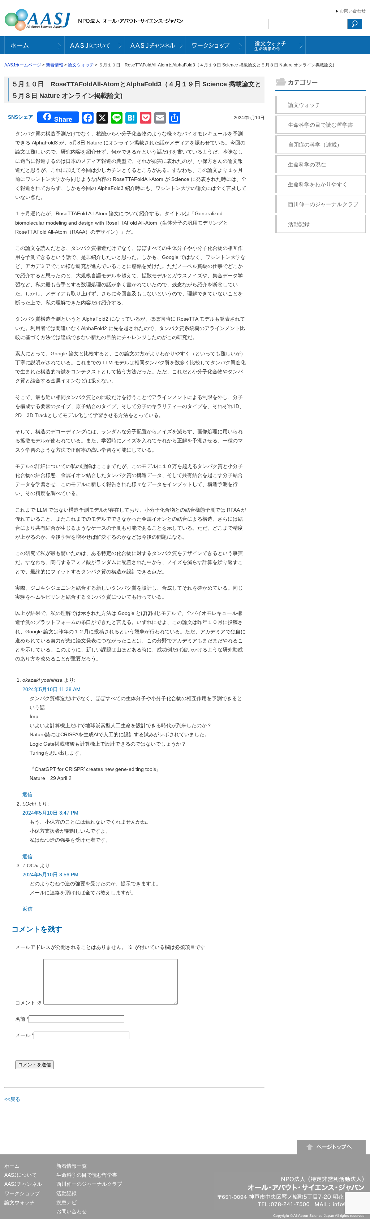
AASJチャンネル (23, 1184)
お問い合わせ (353, 10)
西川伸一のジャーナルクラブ (323, 204)
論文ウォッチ (81, 65)
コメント (28, 1003)
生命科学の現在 (307, 164)
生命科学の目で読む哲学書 (320, 125)
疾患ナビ (66, 1202)
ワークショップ (22, 1193)
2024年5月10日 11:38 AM (51, 689)
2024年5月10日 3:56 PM (50, 874)
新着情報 (54, 65)
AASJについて (20, 1175)
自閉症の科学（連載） (315, 145)
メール (22, 1035)
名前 (20, 1019)
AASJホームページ (22, 65)
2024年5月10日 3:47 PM (50, 813)
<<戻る (12, 1099)
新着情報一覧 (71, 1166)
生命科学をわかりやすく (318, 184)
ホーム (12, 1166)
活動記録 (299, 224)
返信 (27, 794)
